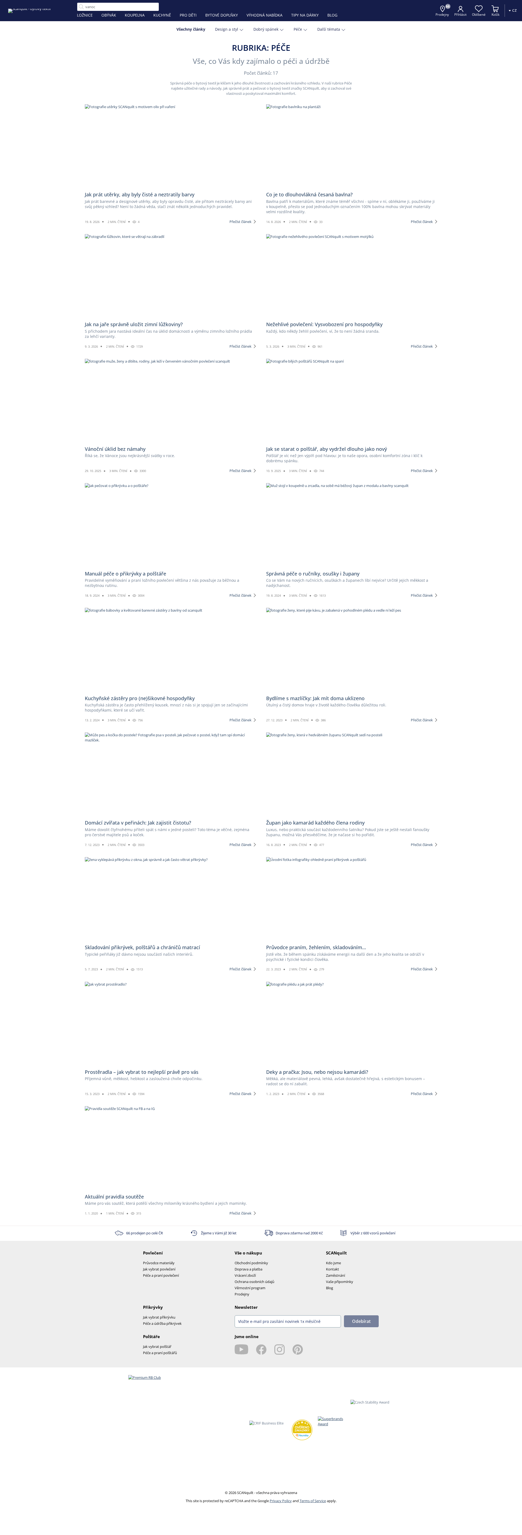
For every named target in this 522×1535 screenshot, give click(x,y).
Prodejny (242, 1294)
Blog (329, 1287)
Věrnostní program (250, 1287)
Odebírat (361, 1321)
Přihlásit (460, 14)
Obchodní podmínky (251, 1262)
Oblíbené (479, 14)
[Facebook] (261, 1349)
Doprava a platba (248, 1269)
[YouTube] (241, 1349)
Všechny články (190, 29)
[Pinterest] (298, 1349)
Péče (298, 29)
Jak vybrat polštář (157, 1346)
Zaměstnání (335, 1275)
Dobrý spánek (265, 29)
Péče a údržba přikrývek (162, 1323)
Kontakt (332, 1269)
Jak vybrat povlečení (159, 1269)
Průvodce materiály (159, 1262)
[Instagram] (279, 1349)
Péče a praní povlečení (161, 1275)
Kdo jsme (333, 1262)
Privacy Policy (281, 1500)
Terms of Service (313, 1500)
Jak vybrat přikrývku (159, 1317)
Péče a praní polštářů (160, 1352)
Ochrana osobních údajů (254, 1281)
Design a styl (226, 29)
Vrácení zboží (245, 1275)
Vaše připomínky (339, 1281)
